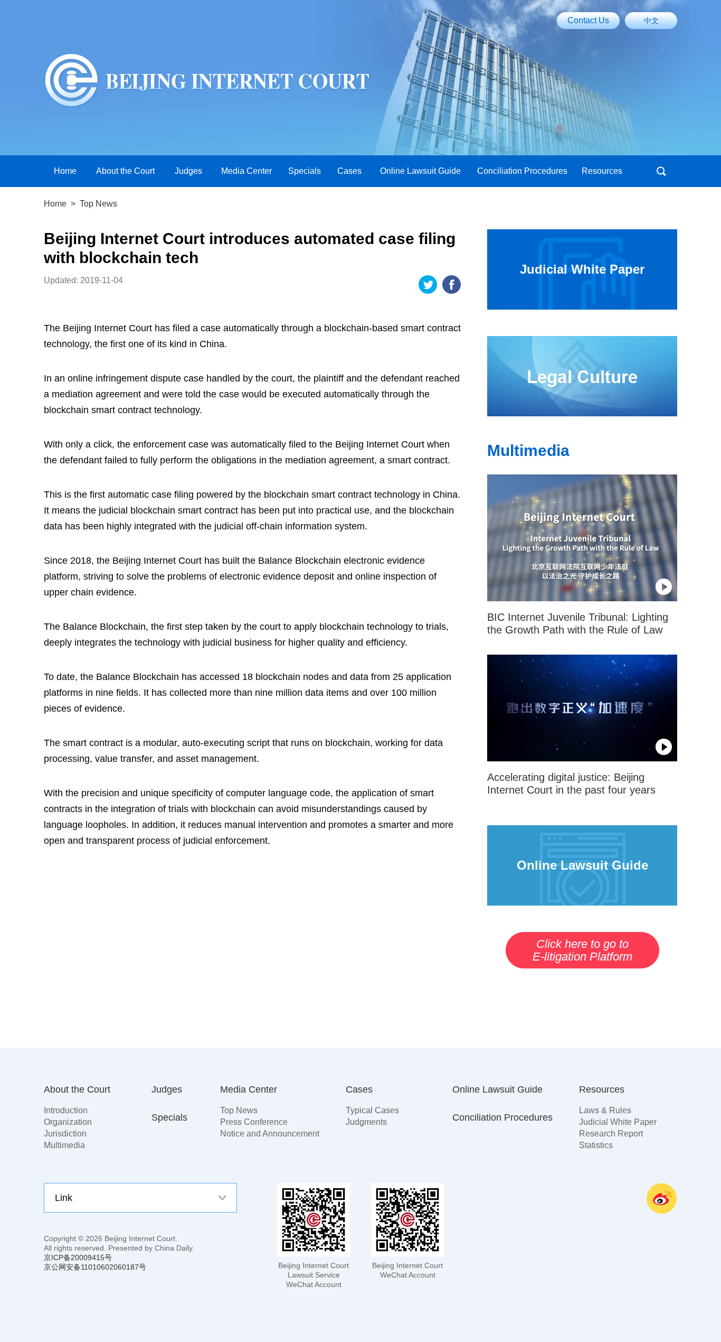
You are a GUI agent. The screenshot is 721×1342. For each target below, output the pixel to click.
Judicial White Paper (618, 1121)
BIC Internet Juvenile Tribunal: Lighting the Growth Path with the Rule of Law (577, 623)
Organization (68, 1121)
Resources (601, 1089)
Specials (169, 1117)
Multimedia (528, 450)
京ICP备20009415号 (78, 1257)
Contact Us (588, 20)
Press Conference (254, 1121)
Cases (359, 1089)
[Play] (582, 537)
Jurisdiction (65, 1133)
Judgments (366, 1121)
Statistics (596, 1145)
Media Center (248, 1089)
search (661, 171)
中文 (651, 20)
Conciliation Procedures (502, 1117)
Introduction (66, 1110)
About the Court (77, 1089)
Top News (239, 1110)
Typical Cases (372, 1110)
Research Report (611, 1133)
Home (55, 203)
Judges (166, 1089)
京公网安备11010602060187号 (95, 1267)
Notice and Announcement (269, 1133)
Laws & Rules (605, 1110)
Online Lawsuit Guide (497, 1089)
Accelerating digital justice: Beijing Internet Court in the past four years (571, 783)
